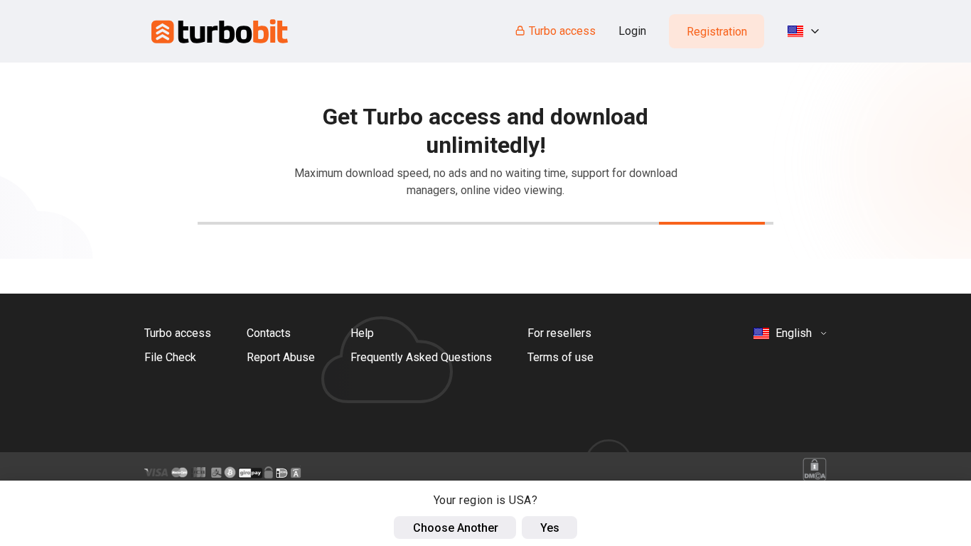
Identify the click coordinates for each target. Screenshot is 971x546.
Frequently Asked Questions (421, 357)
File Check (170, 357)
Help (362, 333)
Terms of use (560, 357)
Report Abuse (281, 357)
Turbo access (562, 31)
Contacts (269, 333)
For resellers (559, 333)
